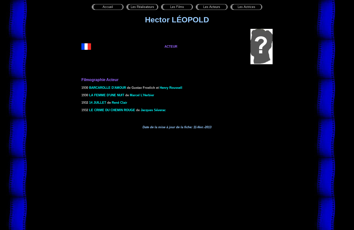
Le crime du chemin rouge (112, 110)
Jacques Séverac (153, 110)
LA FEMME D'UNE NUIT (106, 95)
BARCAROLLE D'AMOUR (107, 87)
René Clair (119, 102)
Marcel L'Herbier (142, 95)
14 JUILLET (97, 102)
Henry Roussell (171, 87)
